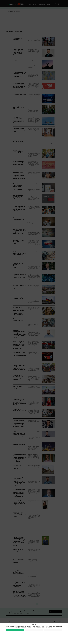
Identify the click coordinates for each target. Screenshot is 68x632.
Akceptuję (15, 629)
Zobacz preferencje (53, 629)
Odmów (34, 629)
